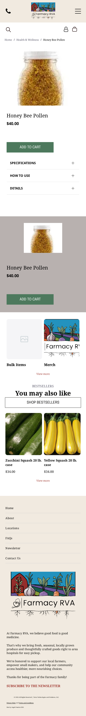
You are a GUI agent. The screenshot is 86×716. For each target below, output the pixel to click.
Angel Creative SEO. (17, 707)
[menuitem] (43, 508)
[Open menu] (78, 11)
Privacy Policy (11, 703)
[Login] (66, 29)
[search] (8, 30)
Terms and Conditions (26, 703)
